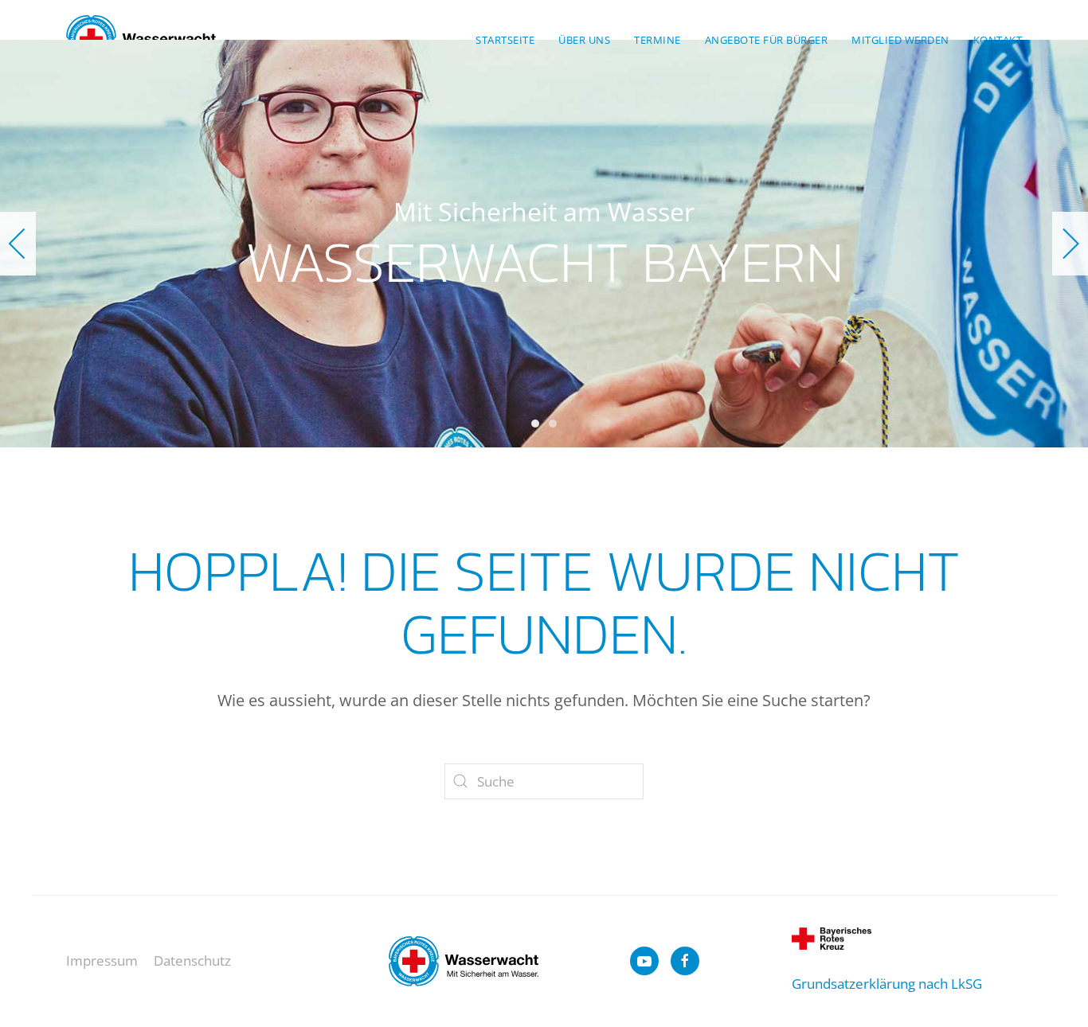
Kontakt (998, 40)
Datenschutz (192, 960)
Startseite (505, 40)
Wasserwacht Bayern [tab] (535, 424)
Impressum (102, 960)
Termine (657, 40)
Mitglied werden (900, 40)
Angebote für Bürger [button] (766, 40)
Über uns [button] (584, 40)
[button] (18, 243)
